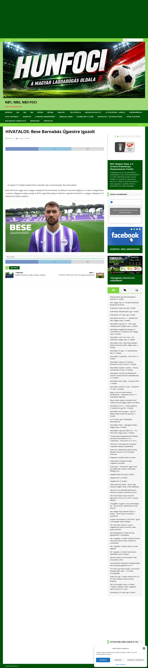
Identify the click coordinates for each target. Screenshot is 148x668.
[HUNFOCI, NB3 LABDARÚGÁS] (125, 222)
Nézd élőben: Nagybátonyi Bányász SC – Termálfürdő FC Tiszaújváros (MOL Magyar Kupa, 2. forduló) (124, 318)
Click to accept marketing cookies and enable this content (125, 198)
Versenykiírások (135, 112)
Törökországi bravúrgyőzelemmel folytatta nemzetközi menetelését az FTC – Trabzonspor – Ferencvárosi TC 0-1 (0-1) (124, 425)
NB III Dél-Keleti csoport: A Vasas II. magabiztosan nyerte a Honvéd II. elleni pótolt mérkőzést (123, 513)
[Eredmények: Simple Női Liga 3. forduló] (125, 141)
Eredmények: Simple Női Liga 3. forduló (122, 154)
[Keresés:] (133, 40)
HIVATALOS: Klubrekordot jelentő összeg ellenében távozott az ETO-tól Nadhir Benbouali (123, 438)
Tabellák (61, 112)
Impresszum (34, 121)
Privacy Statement (120, 664)
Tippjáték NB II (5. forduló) (118, 464)
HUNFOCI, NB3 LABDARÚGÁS (125, 235)
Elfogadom (103, 660)
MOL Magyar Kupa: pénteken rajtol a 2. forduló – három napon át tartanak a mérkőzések (123, 500)
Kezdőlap (8, 112)
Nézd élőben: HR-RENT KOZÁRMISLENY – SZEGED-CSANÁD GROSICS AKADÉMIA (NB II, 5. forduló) (124, 362)
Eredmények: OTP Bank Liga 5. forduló (122, 301)
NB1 (18, 112)
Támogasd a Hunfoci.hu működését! (122, 265)
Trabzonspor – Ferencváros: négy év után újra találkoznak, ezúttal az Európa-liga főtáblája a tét (123, 455)
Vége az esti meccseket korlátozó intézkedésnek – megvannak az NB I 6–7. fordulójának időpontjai (123, 381)
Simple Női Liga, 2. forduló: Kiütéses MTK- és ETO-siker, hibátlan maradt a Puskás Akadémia (124, 565)
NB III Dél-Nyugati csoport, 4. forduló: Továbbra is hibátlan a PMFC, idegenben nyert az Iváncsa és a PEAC (123, 573)
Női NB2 (50, 112)
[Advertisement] (63, 22)
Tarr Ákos (20, 138)
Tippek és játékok (133, 117)
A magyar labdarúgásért (45, 117)
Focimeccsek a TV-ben (85, 117)
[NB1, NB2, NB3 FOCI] (74, 97)
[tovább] (112, 172)
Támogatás (48, 121)
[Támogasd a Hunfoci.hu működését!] (125, 251)
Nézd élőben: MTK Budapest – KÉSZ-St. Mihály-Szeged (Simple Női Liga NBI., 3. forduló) (123, 400)
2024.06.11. (10, 138)
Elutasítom (118, 660)
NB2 (24, 112)
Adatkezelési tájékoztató (15, 121)
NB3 (31, 112)
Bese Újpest (14, 268)
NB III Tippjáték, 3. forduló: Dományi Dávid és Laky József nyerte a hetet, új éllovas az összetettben (125, 527)
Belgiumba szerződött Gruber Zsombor (123, 444)
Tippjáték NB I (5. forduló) (118, 467)
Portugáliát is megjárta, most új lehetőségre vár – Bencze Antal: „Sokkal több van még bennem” (124, 492)
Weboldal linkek (66, 117)
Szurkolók (27, 117)
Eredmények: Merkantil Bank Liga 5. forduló (124, 298)
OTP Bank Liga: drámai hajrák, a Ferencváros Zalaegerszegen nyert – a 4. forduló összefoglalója (125, 557)
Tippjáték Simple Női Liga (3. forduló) (122, 461)
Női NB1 (40, 112)
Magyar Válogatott (93, 112)
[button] (144, 648)
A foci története (12, 117)
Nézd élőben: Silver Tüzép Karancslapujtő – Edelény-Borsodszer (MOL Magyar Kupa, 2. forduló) (124, 331)
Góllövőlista (75, 112)
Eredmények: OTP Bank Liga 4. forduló (122, 579)
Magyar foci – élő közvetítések (110, 117)
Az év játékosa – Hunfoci (115, 112)
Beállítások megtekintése (135, 660)
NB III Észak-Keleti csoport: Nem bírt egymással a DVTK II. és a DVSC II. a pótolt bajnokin (124, 484)
